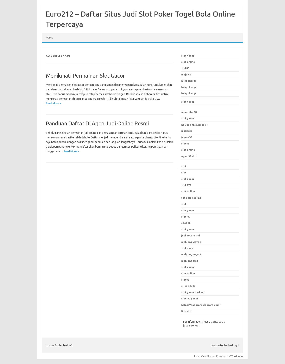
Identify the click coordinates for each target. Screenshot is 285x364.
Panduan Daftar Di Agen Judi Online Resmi (97, 123)
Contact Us (218, 321)
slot (183, 166)
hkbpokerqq (189, 80)
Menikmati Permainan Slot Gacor (85, 76)
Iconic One (200, 356)
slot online (188, 61)
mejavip (186, 74)
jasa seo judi (191, 325)
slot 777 (186, 185)
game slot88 (189, 112)
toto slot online (191, 197)
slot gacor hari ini (192, 292)
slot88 (185, 68)
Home (49, 37)
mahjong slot (189, 260)
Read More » (53, 103)
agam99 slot (189, 156)
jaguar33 (186, 131)
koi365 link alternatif (194, 124)
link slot (186, 311)
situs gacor (188, 285)
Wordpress (236, 356)
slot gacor (187, 55)
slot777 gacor (189, 298)
